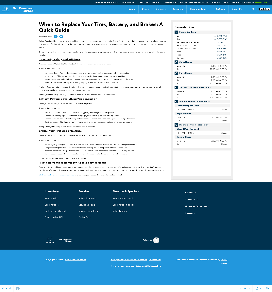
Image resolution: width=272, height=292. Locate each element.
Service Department (89, 211)
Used (144, 9)
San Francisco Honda (75, 260)
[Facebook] (156, 240)
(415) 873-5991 (221, 46)
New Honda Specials (123, 199)
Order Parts (85, 217)
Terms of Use (117, 266)
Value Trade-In (120, 211)
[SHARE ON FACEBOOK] (56, 36)
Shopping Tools (198, 9)
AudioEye (156, 266)
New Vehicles (51, 199)
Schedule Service (87, 199)
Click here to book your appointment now (57, 175)
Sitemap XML (143, 266)
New (130, 9)
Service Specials (87, 205)
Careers (190, 213)
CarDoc (219, 9)
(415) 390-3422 (221, 52)
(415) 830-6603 (221, 49)
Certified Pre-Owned (55, 211)
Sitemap (130, 266)
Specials (177, 9)
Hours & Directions (197, 206)
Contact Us (192, 199)
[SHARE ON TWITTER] (61, 36)
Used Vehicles (52, 205)
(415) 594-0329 (221, 42)
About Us (237, 9)
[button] (253, 9)
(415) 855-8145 (221, 36)
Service (160, 9)
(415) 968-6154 (221, 55)
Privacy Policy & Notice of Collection (128, 260)
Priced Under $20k (54, 217)
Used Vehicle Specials (124, 205)
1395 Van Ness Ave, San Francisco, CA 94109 (200, 2)
